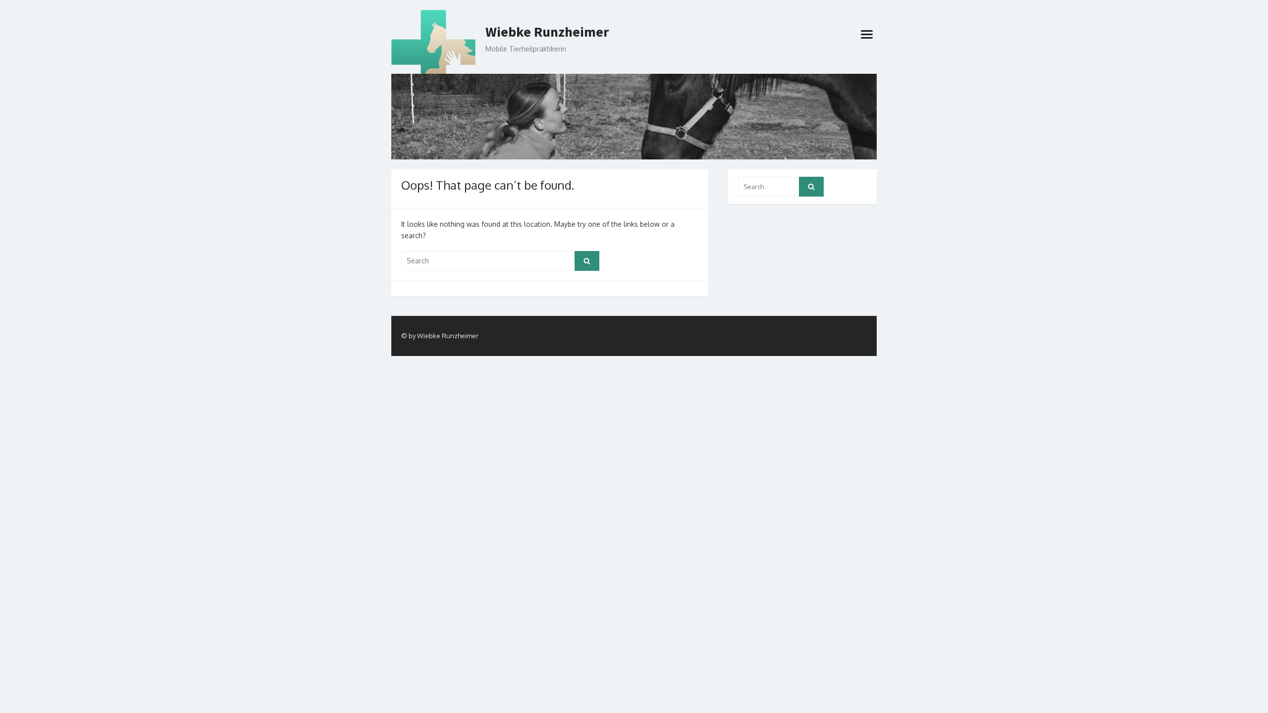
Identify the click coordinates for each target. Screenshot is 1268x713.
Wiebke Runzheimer (547, 32)
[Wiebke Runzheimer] (634, 116)
